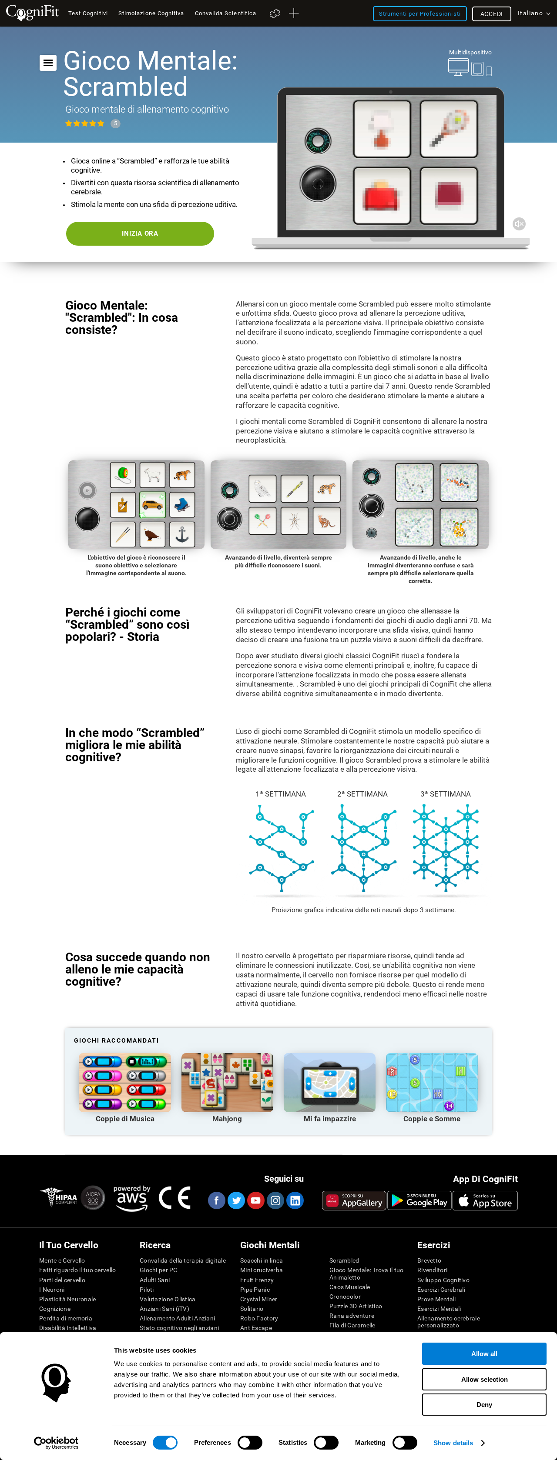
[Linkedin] (294, 1200)
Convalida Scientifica (226, 13)
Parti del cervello (62, 1280)
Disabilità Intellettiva (67, 1327)
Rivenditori (432, 1270)
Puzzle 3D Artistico (355, 1306)
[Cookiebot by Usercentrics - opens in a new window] (56, 1443)
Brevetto (429, 1260)
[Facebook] (216, 1200)
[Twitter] (236, 1200)
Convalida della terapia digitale (183, 1260)
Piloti (147, 1289)
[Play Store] (419, 1200)
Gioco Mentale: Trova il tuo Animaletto (366, 1273)
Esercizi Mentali (439, 1308)
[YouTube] (255, 1200)
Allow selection (484, 1379)
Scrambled (344, 1260)
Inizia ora (140, 233)
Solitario (252, 1308)
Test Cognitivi (88, 13)
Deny (484, 1404)
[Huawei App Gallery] (354, 1200)
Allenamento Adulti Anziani (177, 1318)
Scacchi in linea (261, 1260)
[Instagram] (275, 1200)
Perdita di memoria (65, 1318)
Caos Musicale (349, 1286)
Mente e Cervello (62, 1260)
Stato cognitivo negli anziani (179, 1327)
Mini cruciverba (261, 1270)
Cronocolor (345, 1296)
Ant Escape (256, 1327)
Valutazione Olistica (168, 1299)
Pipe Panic (255, 1289)
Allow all (484, 1353)
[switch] (250, 1443)
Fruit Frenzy (257, 1280)
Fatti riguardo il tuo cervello (77, 1270)
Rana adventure (351, 1315)
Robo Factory (259, 1318)
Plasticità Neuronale (67, 1299)
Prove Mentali (436, 1299)
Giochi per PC (159, 1270)
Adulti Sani (155, 1280)
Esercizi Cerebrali (441, 1289)
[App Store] (485, 1200)
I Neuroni (52, 1289)
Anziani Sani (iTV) (164, 1308)
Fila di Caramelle (352, 1325)
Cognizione (54, 1308)
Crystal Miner (259, 1299)
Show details (453, 1443)
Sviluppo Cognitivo (443, 1280)
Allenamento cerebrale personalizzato (448, 1322)
